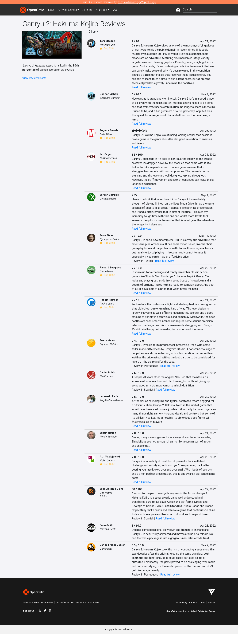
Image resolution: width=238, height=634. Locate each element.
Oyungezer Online (109, 239)
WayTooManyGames (111, 400)
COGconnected (108, 158)
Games (67, 9)
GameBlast (106, 548)
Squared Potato (108, 344)
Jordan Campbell (110, 194)
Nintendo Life (107, 44)
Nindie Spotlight (108, 436)
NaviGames (106, 376)
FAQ (114, 9)
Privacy (211, 602)
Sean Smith (106, 525)
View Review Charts (34, 78)
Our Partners (47, 602)
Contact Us (93, 602)
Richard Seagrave (110, 267)
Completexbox (108, 198)
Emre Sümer (107, 235)
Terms (202, 602)
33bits (103, 496)
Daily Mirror (106, 134)
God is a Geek (107, 529)
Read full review (141, 87)
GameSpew (106, 271)
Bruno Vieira (107, 340)
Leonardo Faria (109, 396)
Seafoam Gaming (109, 97)
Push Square (107, 303)
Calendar (87, 9)
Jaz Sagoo (106, 154)
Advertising (181, 602)
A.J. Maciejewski (110, 456)
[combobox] (200, 9)
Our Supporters (78, 602)
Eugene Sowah (109, 130)
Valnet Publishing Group (203, 611)
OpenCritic (171, 611)
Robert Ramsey (109, 299)
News (51, 9)
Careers (193, 602)
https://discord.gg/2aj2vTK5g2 (137, 2)
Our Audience (62, 602)
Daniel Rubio (107, 372)
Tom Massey (107, 40)
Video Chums (107, 460)
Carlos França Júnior (112, 544)
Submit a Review (31, 602)
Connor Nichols (109, 94)
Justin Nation (108, 432)
